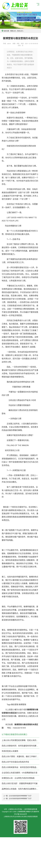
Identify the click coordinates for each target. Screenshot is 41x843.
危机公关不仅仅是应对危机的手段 (15, 761)
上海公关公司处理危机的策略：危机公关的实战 (21, 740)
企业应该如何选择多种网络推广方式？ (20, 796)
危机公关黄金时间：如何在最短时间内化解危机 (21, 745)
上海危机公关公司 (15, 6)
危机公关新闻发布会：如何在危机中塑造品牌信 (21, 767)
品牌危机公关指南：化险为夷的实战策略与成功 (21, 788)
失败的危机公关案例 (10, 751)
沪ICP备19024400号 (20, 814)
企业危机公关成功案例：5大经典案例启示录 (19, 772)
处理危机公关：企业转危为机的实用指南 (18, 778)
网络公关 (13, 31)
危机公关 (20, 31)
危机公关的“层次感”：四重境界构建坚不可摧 (19, 783)
